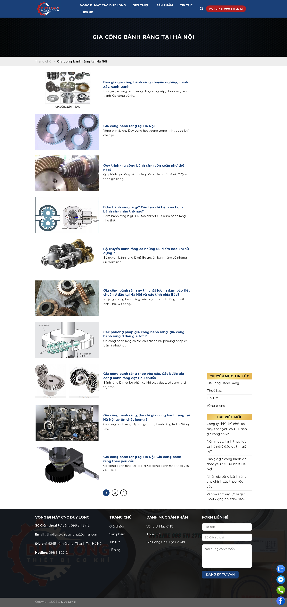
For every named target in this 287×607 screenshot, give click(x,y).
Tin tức (186, 5)
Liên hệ (87, 12)
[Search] (201, 9)
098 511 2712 (58, 552)
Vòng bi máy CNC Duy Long (103, 5)
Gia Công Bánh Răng (223, 383)
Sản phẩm (164, 5)
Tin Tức (212, 398)
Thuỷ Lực (214, 391)
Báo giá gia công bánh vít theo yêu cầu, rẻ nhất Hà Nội (226, 464)
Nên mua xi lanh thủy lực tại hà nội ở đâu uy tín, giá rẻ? (226, 446)
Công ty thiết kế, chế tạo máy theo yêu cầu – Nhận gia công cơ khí (227, 429)
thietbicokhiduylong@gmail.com (72, 534)
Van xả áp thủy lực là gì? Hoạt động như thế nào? (226, 496)
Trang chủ (43, 61)
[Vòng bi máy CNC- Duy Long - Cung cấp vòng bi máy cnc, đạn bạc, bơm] (54, 9)
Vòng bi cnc (216, 406)
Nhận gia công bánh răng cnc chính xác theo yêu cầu (227, 481)
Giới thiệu (141, 5)
